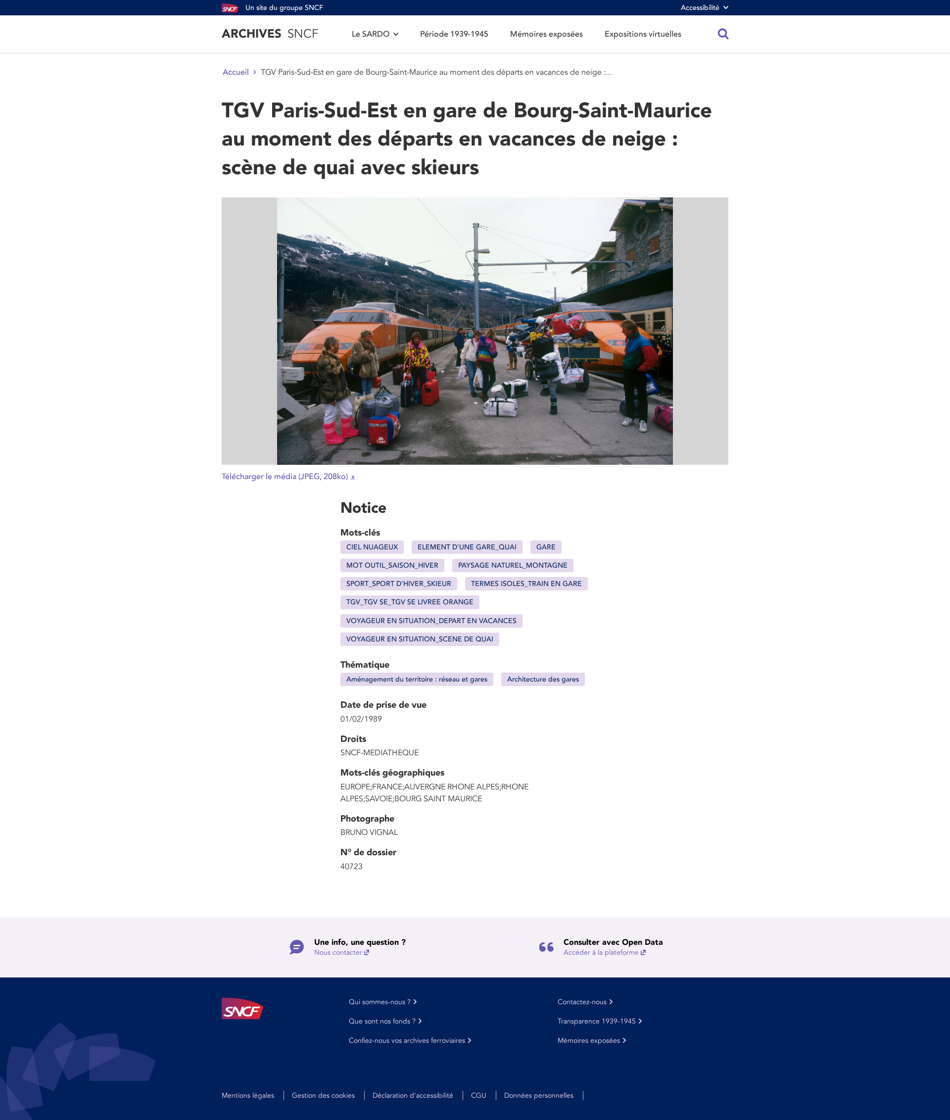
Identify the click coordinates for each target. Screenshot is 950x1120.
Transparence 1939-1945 (597, 1021)
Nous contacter (338, 952)
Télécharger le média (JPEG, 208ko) (285, 477)
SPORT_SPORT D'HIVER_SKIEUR (398, 584)
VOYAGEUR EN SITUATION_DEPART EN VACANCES (431, 621)
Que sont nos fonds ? (382, 1021)
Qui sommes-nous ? (380, 1002)
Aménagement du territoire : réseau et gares (416, 679)
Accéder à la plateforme (601, 952)
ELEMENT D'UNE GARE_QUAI (467, 547)
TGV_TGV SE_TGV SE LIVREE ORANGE (410, 602)
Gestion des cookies (323, 1095)
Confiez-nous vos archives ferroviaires (407, 1040)
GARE (546, 547)
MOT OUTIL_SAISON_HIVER (392, 565)
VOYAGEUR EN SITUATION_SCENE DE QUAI (419, 639)
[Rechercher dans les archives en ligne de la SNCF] (723, 34)
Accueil (236, 72)
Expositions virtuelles (643, 34)
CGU (478, 1095)
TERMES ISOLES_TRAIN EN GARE (526, 584)
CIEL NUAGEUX (372, 547)
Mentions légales (248, 1095)
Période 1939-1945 (454, 34)
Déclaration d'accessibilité (413, 1095)
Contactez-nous (582, 1002)
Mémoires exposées (546, 34)
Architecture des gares (543, 679)
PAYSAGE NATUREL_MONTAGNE (513, 565)
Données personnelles (538, 1095)
